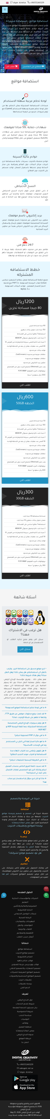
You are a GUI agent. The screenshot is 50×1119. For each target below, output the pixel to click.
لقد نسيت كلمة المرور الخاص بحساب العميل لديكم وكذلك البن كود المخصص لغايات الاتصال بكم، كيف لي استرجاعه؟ (25, 769)
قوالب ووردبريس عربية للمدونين (25, 965)
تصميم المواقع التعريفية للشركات (25, 972)
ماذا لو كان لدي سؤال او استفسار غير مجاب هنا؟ (26, 780)
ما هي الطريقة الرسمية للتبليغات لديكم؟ (27, 760)
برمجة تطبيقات (25, 984)
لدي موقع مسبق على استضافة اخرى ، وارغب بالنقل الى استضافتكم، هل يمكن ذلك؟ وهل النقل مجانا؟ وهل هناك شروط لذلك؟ (25, 672)
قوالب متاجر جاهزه (25, 961)
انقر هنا (5, 874)
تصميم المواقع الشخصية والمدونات (25, 976)
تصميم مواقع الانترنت (25, 953)
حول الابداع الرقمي (25, 1000)
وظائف (25, 1023)
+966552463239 (37, 3)
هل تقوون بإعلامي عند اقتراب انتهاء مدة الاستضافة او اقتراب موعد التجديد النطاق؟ (28, 753)
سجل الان (25, 649)
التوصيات (25, 1019)
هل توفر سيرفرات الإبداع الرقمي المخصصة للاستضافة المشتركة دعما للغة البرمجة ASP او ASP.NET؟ (26, 726)
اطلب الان (10, 67)
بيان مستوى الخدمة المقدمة (25, 1008)
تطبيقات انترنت (25, 980)
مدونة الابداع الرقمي (25, 1035)
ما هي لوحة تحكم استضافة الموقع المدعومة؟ (25, 708)
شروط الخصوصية (25, 1012)
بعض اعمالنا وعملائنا (20, 823)
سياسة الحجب (25, 1016)
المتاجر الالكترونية (25, 957)
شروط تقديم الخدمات (25, 1004)
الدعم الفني (25, 988)
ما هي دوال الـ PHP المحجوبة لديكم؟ (29, 736)
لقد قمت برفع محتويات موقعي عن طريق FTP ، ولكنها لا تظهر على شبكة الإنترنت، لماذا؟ (25, 716)
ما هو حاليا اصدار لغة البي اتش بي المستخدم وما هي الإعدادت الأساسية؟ (26, 743)
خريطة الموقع (25, 1039)
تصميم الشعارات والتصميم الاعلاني (25, 969)
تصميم (28, 814)
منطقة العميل (25, 1027)
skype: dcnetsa (19, 3)
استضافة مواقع (25, 949)
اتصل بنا (29, 847)
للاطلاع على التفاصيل (32, 67)
